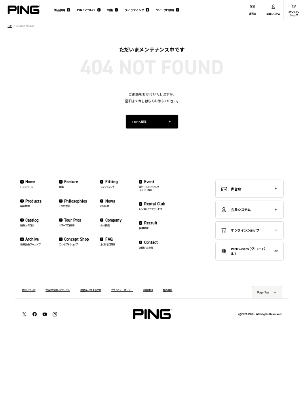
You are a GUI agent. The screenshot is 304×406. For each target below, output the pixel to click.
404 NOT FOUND (25, 26)
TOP (10, 26)
